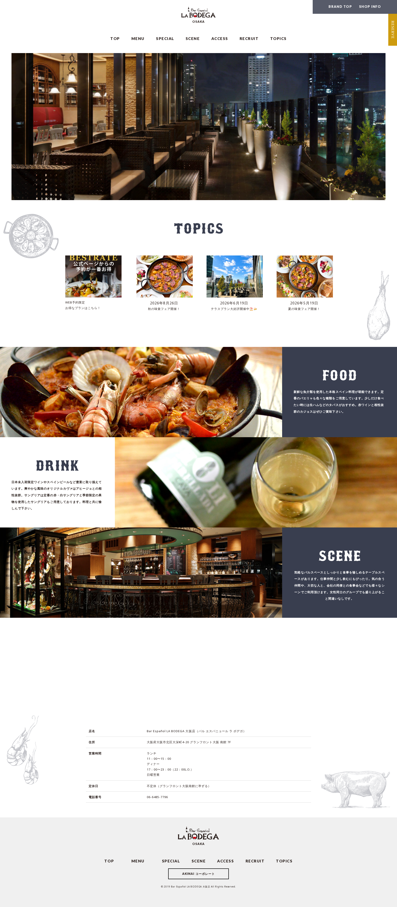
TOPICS (278, 38)
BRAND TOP (340, 6)
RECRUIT (249, 38)
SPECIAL (165, 38)
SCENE (193, 38)
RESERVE (393, 30)
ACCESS (219, 38)
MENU (138, 38)
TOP (115, 38)
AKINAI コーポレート (198, 874)
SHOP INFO (370, 6)
